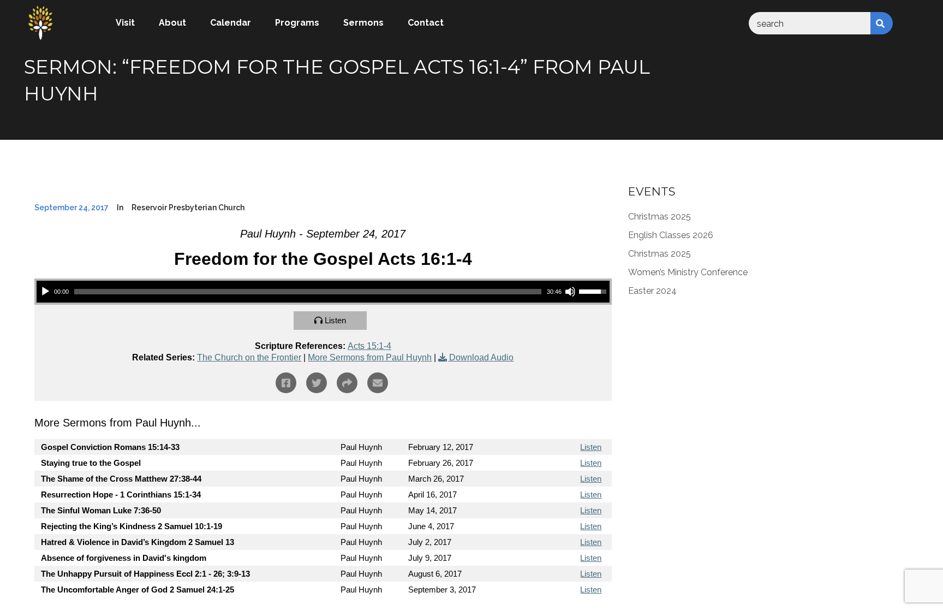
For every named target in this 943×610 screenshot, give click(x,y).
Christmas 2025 (659, 216)
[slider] (307, 291)
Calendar (230, 22)
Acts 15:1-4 (369, 346)
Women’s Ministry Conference (688, 272)
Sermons (363, 22)
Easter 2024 (652, 291)
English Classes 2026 (670, 235)
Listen (335, 320)
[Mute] (570, 291)
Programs (297, 22)
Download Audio (481, 357)
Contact (426, 22)
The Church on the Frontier (249, 357)
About (172, 22)
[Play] (45, 291)
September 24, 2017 (71, 207)
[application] (323, 292)
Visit (125, 22)
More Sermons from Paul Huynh (370, 357)
